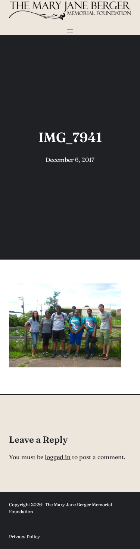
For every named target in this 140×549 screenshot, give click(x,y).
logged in (58, 457)
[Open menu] (70, 30)
